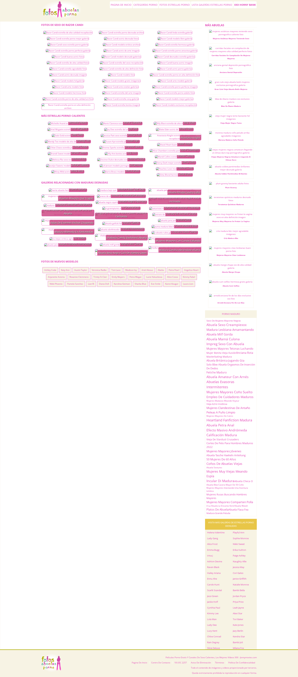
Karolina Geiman (122, 283)
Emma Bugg (213, 549)
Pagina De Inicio (61, 10)
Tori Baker (238, 619)
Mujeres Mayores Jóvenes (223, 451)
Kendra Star (239, 636)
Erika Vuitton (239, 549)
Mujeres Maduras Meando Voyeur (222, 400)
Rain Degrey (213, 642)
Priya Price (238, 601)
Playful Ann (238, 532)
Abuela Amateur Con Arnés (227, 377)
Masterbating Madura (219, 356)
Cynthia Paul (213, 607)
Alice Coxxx (172, 276)
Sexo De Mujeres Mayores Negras (223, 320)
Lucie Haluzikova (154, 276)
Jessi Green (212, 596)
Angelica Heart (191, 270)
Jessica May (238, 567)
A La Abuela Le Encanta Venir (220, 505)
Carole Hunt (213, 584)
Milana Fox (238, 648)
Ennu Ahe (212, 578)
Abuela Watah (241, 505)
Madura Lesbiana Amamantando (230, 330)
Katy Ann (65, 270)
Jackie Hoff (212, 601)
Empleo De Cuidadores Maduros (230, 397)
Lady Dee (212, 624)
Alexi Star (237, 613)
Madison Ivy (131, 270)
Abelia (161, 270)
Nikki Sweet (239, 544)
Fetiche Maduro (216, 372)
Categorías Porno (145, 4)
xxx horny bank (245, 4)
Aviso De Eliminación (201, 662)
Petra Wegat (135, 276)
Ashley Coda (50, 270)
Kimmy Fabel (189, 276)
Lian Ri (91, 283)
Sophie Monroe (241, 538)
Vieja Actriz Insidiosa (216, 404)
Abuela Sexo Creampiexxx (226, 325)
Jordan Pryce (239, 596)
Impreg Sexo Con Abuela (225, 344)
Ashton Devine (214, 561)
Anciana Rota (244, 353)
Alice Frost (212, 544)
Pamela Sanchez (75, 283)
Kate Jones (238, 624)
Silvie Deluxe (213, 648)
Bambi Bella (239, 590)
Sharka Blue (140, 283)
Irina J (210, 555)
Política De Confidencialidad (241, 662)
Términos (219, 662)
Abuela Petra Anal (220, 425)
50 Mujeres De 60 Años (221, 459)
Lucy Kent (212, 630)
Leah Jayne (238, 607)
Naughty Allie (239, 561)
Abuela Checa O (243, 481)
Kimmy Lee (212, 613)
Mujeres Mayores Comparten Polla (229, 502)
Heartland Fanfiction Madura (229, 420)
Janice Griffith (239, 578)
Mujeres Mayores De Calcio (219, 415)
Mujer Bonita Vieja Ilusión (221, 352)
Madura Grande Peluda (218, 513)
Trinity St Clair (100, 276)
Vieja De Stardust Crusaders (222, 439)
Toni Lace (116, 270)
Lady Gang (212, 538)
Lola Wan (212, 619)
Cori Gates (238, 573)
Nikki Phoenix (56, 283)
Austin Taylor (80, 270)
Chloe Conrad (214, 636)
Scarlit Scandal (214, 590)
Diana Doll (104, 283)
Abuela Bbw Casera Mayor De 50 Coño (225, 484)
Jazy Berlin (238, 630)
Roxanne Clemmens (79, 276)
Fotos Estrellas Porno (175, 4)
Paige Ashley (239, 555)
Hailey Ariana (214, 573)
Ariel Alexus (147, 270)
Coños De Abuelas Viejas (224, 464)
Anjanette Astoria (56, 276)
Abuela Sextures (214, 467)
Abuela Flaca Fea (238, 509)
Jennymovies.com (248, 657)
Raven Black (213, 567)
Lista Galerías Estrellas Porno (212, 4)
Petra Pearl (174, 270)
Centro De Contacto (160, 662)
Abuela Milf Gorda (219, 334)
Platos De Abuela (217, 509)
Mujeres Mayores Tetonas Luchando (229, 348)
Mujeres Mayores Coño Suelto (229, 392)
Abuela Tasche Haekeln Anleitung (226, 455)
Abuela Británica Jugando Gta (225, 360)
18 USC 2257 (180, 662)
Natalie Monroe (241, 584)
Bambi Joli (238, 642)
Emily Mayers (118, 276)
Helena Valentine (216, 532)
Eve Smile (155, 283)
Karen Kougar (171, 283)
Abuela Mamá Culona (223, 339)
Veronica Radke (99, 270)
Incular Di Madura (220, 481)
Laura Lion (188, 283)
